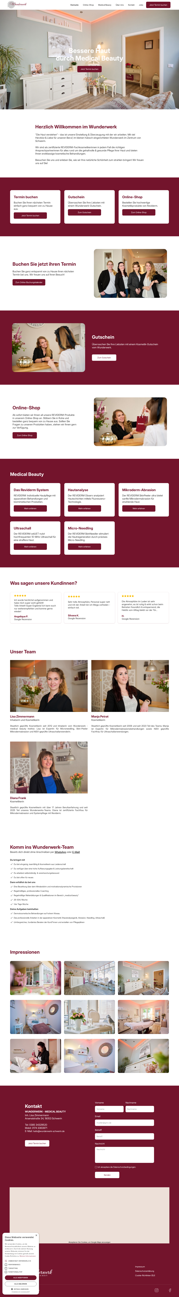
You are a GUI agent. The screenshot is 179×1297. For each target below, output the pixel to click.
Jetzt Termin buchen (158, 5)
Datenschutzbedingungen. (124, 1167)
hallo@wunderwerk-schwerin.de (49, 1131)
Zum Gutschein (84, 212)
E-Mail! (76, 852)
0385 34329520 (38, 1124)
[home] (17, 5)
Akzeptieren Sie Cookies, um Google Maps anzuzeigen (89, 1242)
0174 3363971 (39, 1127)
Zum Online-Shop (138, 212)
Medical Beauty (104, 5)
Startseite (74, 5)
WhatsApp (60, 852)
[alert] (20, 1264)
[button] (21, 1289)
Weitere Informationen (28, 1256)
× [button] (36, 1235)
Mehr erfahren (30, 508)
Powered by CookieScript (21, 1292)
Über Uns (120, 5)
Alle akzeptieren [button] (20, 1278)
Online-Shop (88, 5)
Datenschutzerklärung (144, 1271)
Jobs (141, 5)
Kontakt (131, 5)
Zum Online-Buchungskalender (28, 282)
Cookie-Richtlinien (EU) (145, 1275)
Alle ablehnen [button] (20, 1284)
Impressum (140, 1266)
